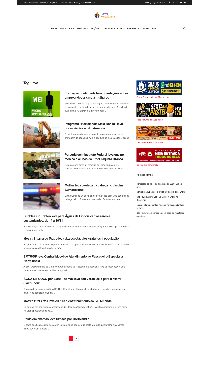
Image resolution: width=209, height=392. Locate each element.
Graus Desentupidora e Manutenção (152, 97)
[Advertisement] (104, 56)
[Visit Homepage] (104, 14)
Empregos (78, 2)
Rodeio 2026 (90, 2)
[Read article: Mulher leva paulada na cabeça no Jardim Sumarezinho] (41, 196)
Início (25, 2)
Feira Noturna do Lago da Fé (149, 119)
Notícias (43, 2)
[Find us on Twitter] (173, 2)
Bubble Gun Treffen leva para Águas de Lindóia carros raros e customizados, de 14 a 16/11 (66, 218)
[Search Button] (184, 28)
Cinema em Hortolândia (147, 164)
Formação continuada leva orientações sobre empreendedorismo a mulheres (96, 95)
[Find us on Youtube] (181, 2)
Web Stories (34, 2)
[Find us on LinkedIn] (185, 2)
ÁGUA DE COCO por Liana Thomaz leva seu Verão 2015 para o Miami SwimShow (72, 280)
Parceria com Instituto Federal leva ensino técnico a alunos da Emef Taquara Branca (94, 156)
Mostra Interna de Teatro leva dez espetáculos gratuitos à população (71, 238)
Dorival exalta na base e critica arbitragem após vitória (160, 191)
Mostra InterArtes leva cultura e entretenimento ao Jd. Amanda (67, 301)
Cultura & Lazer (65, 2)
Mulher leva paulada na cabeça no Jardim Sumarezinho (94, 187)
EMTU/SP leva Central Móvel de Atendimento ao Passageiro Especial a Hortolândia (73, 258)
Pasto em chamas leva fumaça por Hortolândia (56, 319)
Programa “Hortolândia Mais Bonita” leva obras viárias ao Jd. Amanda (94, 125)
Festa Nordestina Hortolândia (149, 142)
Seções (53, 2)
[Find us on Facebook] (169, 2)
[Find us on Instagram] (177, 2)
